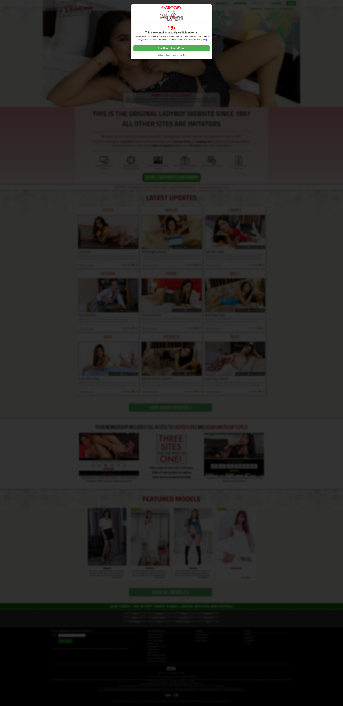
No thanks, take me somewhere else (172, 55)
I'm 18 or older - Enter (171, 48)
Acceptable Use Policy (185, 40)
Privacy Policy (202, 40)
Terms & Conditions (169, 40)
